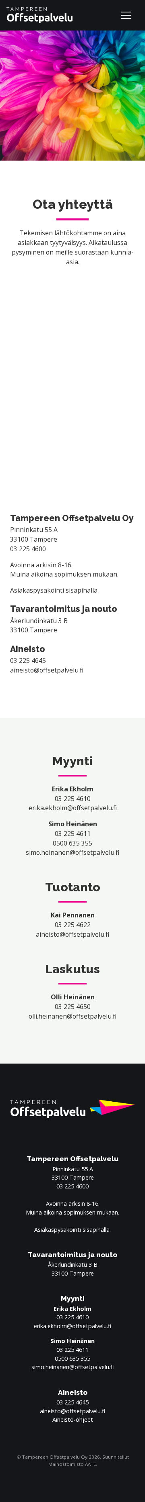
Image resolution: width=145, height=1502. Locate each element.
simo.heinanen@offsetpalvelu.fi (72, 852)
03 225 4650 (73, 1006)
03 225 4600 (28, 548)
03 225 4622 (73, 924)
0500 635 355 (72, 843)
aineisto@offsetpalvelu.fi (46, 670)
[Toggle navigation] (127, 15)
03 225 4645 (28, 660)
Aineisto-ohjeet (72, 1419)
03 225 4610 (73, 798)
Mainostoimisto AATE (72, 1464)
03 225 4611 (73, 833)
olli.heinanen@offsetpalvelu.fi (72, 1016)
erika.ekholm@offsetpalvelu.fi (73, 807)
